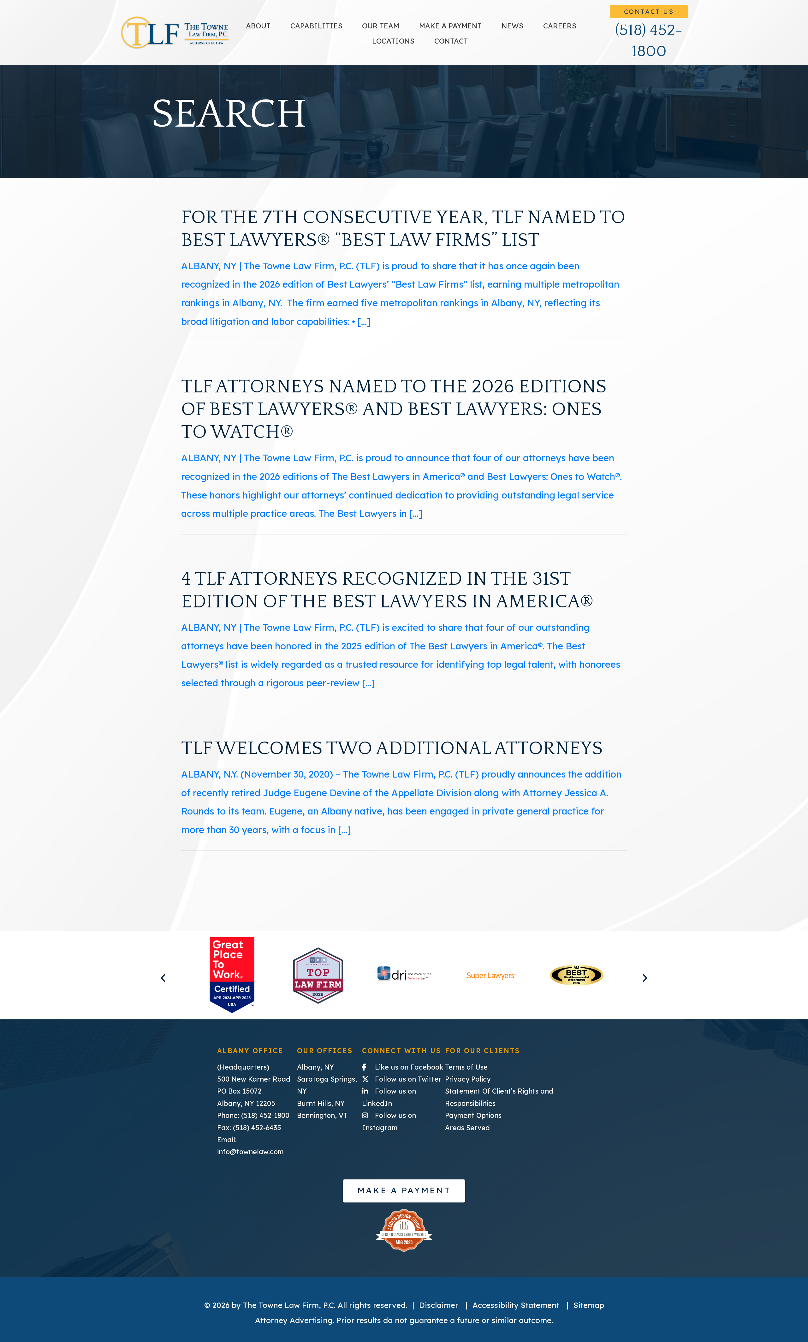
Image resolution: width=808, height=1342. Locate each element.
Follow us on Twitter (410, 1079)
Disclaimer (438, 1305)
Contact (451, 40)
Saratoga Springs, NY (327, 1085)
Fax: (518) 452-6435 (249, 1128)
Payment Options (473, 1115)
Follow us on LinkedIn (403, 1097)
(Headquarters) (243, 1067)
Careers (559, 25)
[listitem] (232, 975)
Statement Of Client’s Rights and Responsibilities (499, 1097)
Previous (164, 978)
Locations (393, 40)
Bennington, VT (322, 1115)
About (258, 25)
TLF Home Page (175, 32)
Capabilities (316, 25)
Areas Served (467, 1128)
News (512, 25)
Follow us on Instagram (403, 1121)
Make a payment (450, 25)
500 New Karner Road (253, 1079)
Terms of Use (466, 1067)
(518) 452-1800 (649, 41)
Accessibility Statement (515, 1305)
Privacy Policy (467, 1079)
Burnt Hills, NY (321, 1103)
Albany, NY (315, 1067)
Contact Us (649, 11)
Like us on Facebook (410, 1067)
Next (643, 978)
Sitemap (588, 1305)
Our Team (380, 25)
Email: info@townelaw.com (250, 1146)
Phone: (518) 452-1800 (253, 1115)
